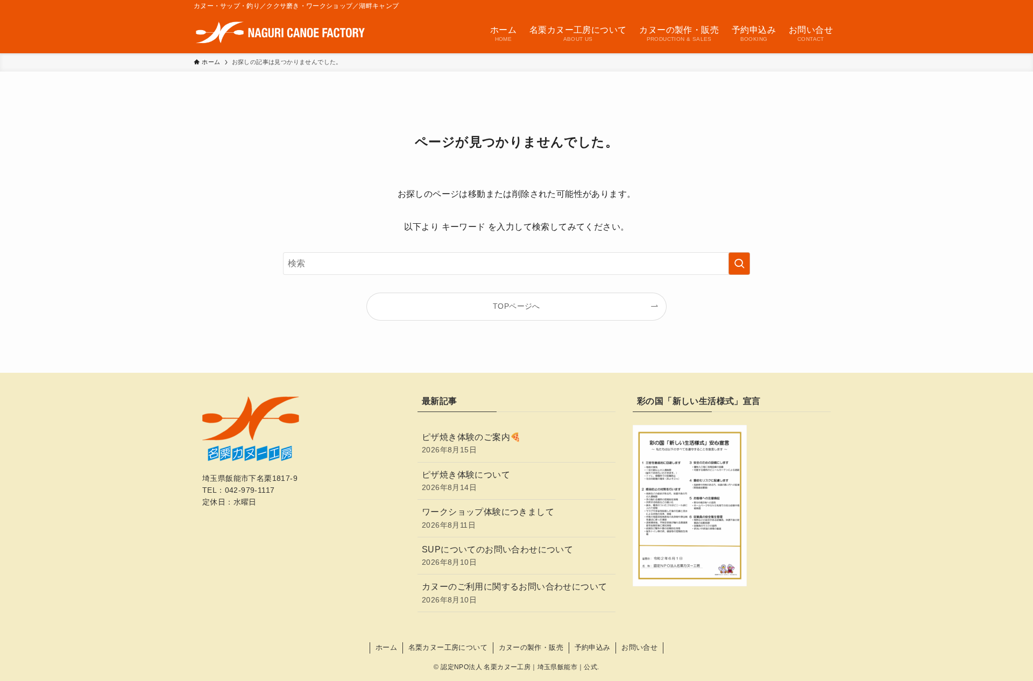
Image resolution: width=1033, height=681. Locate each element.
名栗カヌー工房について (447, 647)
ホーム (386, 647)
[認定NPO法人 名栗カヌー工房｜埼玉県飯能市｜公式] (280, 32)
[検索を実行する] (739, 263)
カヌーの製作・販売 (531, 647)
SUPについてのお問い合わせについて (497, 555)
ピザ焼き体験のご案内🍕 (471, 443)
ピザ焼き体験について (466, 481)
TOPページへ (516, 306)
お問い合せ (639, 647)
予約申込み (593, 647)
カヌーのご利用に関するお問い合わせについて (514, 593)
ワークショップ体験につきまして (488, 518)
